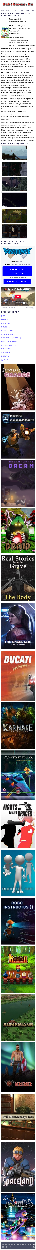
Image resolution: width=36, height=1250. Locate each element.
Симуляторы (8, 345)
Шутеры (5, 349)
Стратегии (7, 331)
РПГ (3, 316)
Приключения (9, 342)
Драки (4, 360)
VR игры (5, 352)
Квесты (5, 356)
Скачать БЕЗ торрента (17, 271)
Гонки (4, 320)
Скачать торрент (17, 281)
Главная (5, 10)
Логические (8, 334)
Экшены (5, 327)
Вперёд (30, 308)
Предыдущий (9, 308)
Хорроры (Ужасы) (11, 338)
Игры (15, 10)
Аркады (5, 323)
